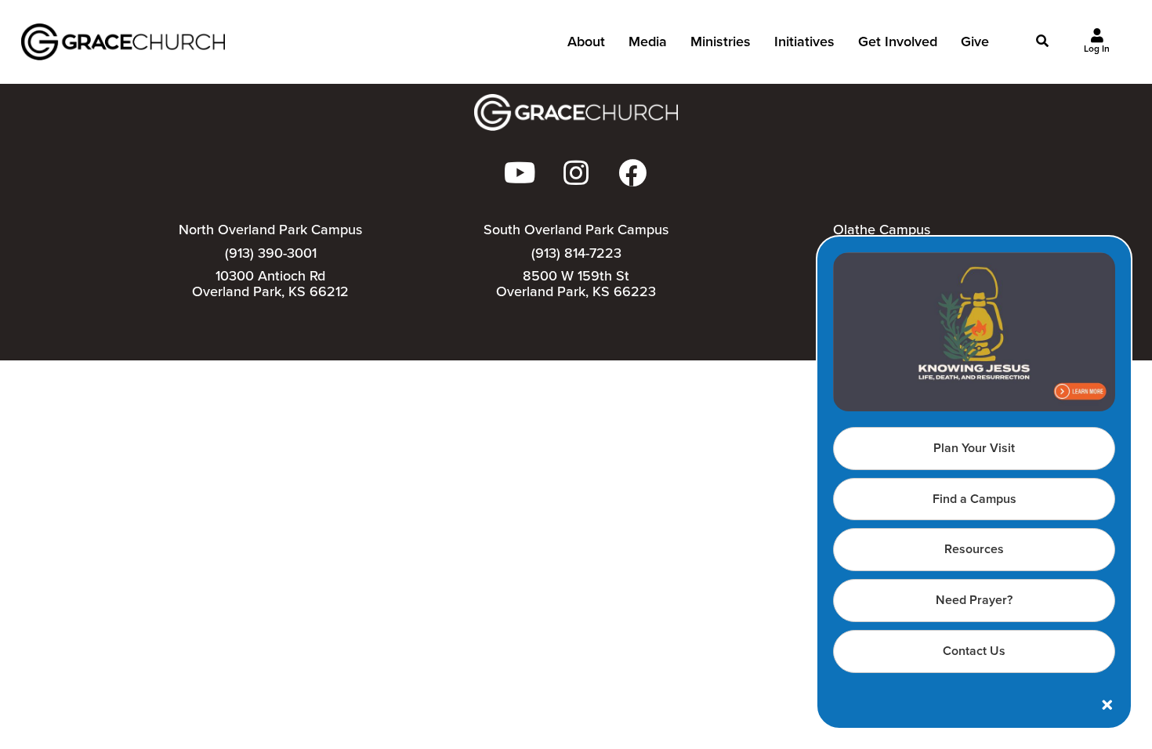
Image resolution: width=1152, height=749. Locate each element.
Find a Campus (974, 499)
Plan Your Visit (974, 448)
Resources (974, 549)
